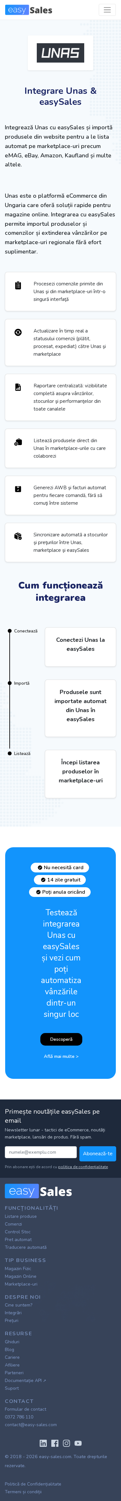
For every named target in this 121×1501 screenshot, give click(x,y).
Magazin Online (20, 1276)
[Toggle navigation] (107, 10)
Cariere (12, 1357)
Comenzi (13, 1224)
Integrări (13, 1313)
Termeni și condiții (23, 1492)
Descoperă (61, 1039)
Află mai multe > (61, 1056)
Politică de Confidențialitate (33, 1484)
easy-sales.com (55, 1456)
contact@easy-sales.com (31, 1425)
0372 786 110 (19, 1417)
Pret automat (18, 1240)
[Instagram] (66, 1442)
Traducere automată (25, 1247)
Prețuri (11, 1320)
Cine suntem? (18, 1305)
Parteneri (14, 1373)
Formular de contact (25, 1409)
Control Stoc (18, 1232)
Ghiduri (12, 1342)
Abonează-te (98, 1153)
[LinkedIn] (43, 1442)
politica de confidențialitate (83, 1166)
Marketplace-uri (21, 1284)
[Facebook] (54, 1442)
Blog (9, 1350)
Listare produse (21, 1216)
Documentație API (25, 1380)
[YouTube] (78, 1442)
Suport (12, 1388)
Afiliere (12, 1365)
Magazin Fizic (18, 1269)
